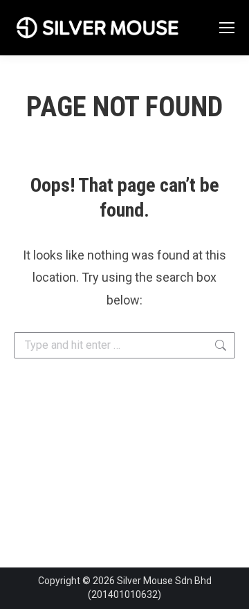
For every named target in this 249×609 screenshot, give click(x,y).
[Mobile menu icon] (227, 27)
